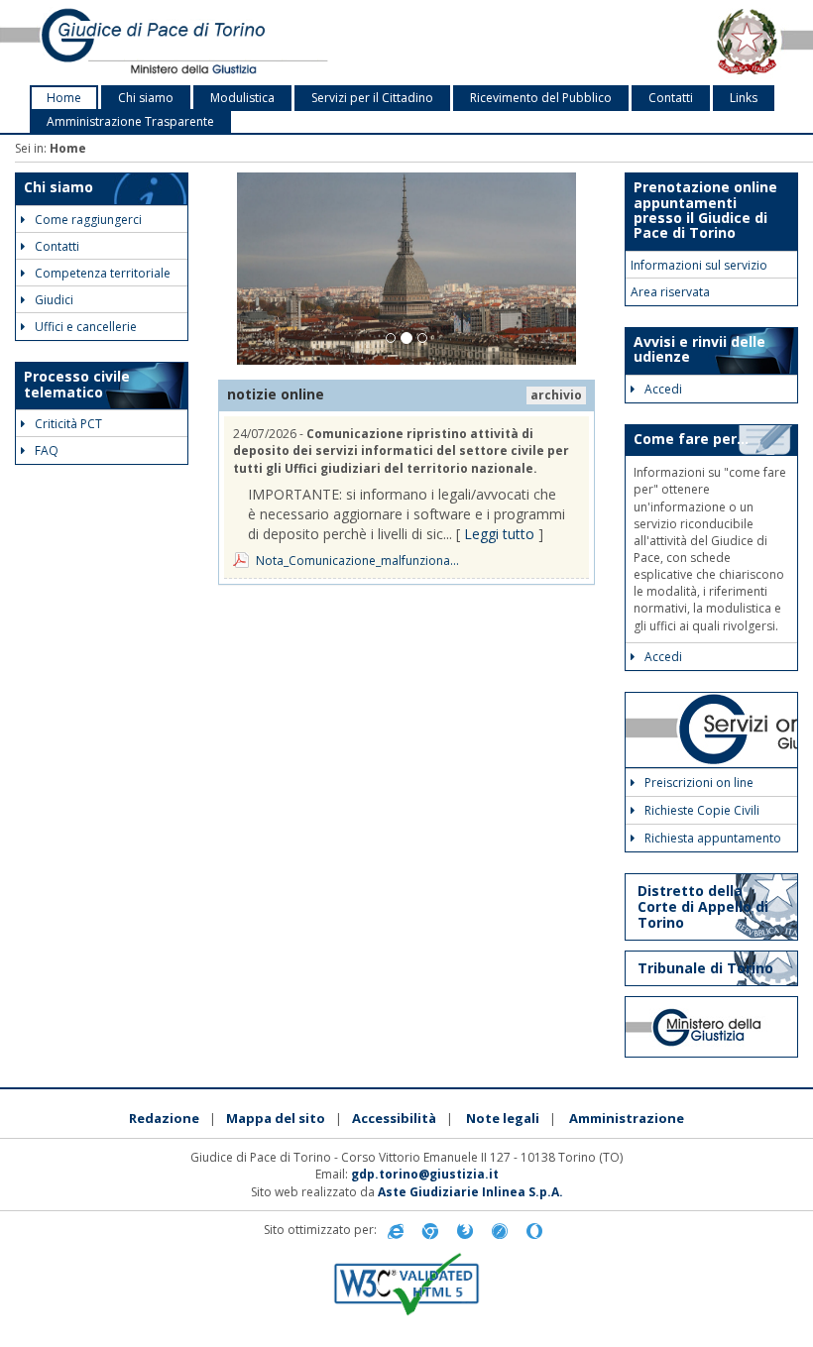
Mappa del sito (275, 1118)
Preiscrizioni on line (699, 782)
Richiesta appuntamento (712, 838)
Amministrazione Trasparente (130, 121)
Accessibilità (394, 1118)
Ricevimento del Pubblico (541, 97)
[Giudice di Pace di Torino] (169, 42)
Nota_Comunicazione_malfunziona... (357, 560)
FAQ (46, 450)
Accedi (663, 389)
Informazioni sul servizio (699, 265)
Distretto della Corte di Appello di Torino (703, 906)
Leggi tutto (499, 533)
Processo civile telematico (77, 383)
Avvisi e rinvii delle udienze (699, 349)
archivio (556, 395)
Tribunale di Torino (705, 967)
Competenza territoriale (103, 273)
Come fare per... (691, 438)
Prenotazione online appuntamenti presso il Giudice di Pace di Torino (705, 209)
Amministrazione (626, 1118)
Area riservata (670, 291)
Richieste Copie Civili (701, 810)
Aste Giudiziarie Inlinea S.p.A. (470, 1191)
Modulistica (242, 97)
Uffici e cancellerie (86, 326)
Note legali (502, 1118)
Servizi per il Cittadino (372, 97)
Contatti (670, 97)
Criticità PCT (68, 423)
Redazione (164, 1118)
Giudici (54, 299)
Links (743, 97)
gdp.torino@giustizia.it (425, 1174)
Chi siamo (146, 97)
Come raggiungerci (88, 219)
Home (64, 97)
